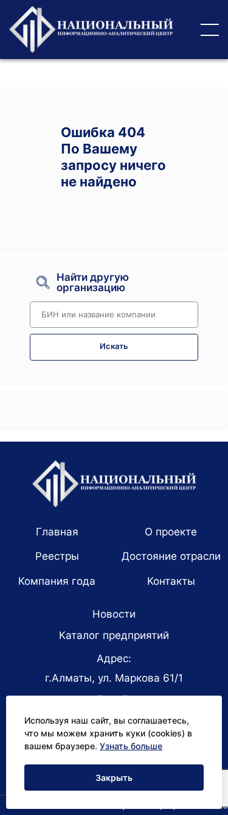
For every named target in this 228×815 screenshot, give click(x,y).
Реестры (57, 556)
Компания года (56, 581)
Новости (114, 614)
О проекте (171, 532)
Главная (57, 532)
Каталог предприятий (114, 635)
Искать (114, 346)
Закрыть (114, 777)
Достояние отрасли (171, 556)
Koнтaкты (171, 581)
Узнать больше (131, 746)
